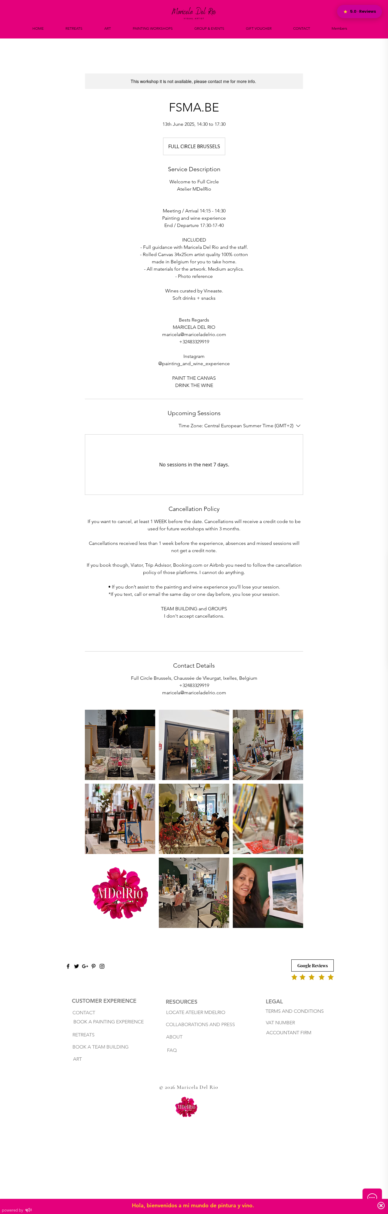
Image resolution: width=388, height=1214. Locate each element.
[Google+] (85, 966)
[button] (152, 28)
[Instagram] (102, 966)
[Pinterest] (93, 966)
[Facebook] (68, 966)
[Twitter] (76, 966)
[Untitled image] (120, 745)
